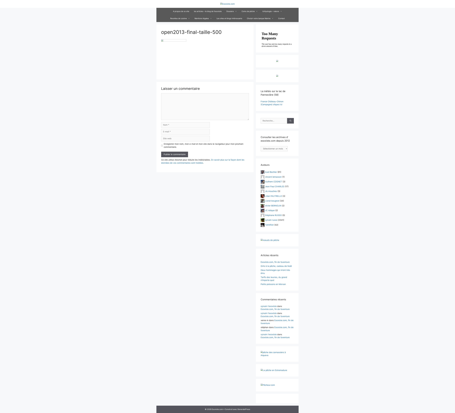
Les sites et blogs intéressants (229, 18)
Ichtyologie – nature (270, 11)
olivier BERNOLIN (273, 205)
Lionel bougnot (272, 201)
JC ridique (270, 210)
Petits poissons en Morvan (273, 284)
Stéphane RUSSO (273, 215)
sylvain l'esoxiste (269, 306)
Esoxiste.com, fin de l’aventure (275, 262)
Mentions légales (202, 18)
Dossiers (230, 11)
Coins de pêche (248, 11)
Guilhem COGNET (273, 181)
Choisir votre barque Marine (259, 18)
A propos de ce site (181, 11)
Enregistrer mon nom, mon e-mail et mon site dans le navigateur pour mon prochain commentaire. (203, 145)
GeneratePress (243, 409)
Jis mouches (271, 191)
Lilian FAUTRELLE (273, 196)
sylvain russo (271, 220)
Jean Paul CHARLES (274, 186)
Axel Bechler (271, 172)
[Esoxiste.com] (227, 4)
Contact (281, 18)
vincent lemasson (273, 177)
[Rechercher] (290, 121)
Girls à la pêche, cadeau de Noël (276, 266)
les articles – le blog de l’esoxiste (208, 11)
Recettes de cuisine (178, 18)
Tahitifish (269, 225)
